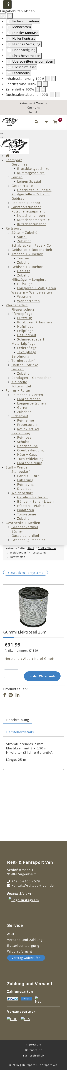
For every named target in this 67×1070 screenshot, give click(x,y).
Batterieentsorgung (23, 945)
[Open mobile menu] (1, 133)
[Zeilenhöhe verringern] (37, 89)
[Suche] (36, 122)
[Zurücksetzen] (3, 15)
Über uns (33, 107)
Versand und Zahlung (25, 940)
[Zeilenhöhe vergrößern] (43, 89)
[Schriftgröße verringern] (39, 84)
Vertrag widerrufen (26, 958)
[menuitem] (7, 156)
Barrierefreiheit (33, 1055)
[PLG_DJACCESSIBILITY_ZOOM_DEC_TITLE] (47, 78)
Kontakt (33, 112)
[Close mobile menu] (1, 137)
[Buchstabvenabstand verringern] (52, 94)
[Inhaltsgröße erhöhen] (53, 78)
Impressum (33, 1044)
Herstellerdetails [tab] (20, 732)
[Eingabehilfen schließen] (10, 15)
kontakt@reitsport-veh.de (33, 885)
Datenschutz (33, 1050)
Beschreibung (17, 720)
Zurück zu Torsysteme (26, 573)
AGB (10, 934)
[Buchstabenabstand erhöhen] (57, 94)
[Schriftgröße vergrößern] (45, 84)
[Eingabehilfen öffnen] (7, 4)
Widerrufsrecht (19, 951)
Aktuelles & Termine (33, 103)
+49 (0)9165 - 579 (26, 881)
